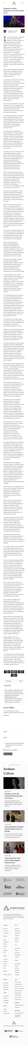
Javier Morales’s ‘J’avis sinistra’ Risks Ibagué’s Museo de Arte (13, 860)
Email (5, 737)
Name (5, 731)
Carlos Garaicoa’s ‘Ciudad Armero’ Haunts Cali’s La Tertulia (14, 829)
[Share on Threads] (19, 671)
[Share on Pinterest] (12, 675)
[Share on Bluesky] (12, 671)
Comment (6, 715)
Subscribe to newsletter (11, 750)
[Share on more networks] (23, 31)
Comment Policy (9, 697)
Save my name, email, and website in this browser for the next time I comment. (14, 745)
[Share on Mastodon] (15, 671)
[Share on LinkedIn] (8, 671)
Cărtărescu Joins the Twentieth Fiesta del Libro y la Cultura (14, 796)
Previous (8, 681)
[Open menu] (4, 3)
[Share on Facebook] (5, 671)
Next (20, 681)
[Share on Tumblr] (22, 671)
